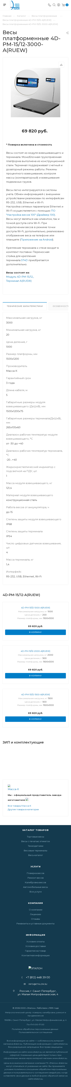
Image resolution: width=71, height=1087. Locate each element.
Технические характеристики (25, 306)
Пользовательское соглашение (35, 1032)
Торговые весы (35, 836)
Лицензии (35, 914)
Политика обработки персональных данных (35, 1029)
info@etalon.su (38, 984)
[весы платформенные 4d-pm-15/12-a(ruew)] (35, 92)
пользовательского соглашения (30, 1072)
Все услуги (36, 891)
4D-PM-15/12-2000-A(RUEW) (35, 651)
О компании (35, 909)
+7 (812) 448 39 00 (37, 977)
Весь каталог (35, 855)
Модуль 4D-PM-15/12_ (20, 276)
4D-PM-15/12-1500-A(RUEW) (35, 694)
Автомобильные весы (35, 887)
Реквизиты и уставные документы (35, 923)
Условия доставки (35, 946)
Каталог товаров (35, 830)
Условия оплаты (35, 941)
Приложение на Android (37, 239)
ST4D (24, 260)
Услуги (36, 866)
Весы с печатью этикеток (35, 841)
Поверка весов (35, 873)
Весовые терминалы (35, 850)
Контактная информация (36, 955)
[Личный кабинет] (58, 5)
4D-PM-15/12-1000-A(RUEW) (35, 607)
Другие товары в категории (23, 809)
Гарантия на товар (35, 950)
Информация (35, 935)
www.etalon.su (34, 1052)
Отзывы (35, 919)
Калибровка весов (35, 882)
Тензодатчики (35, 846)
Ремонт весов (36, 877)
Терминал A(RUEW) (19, 280)
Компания (35, 903)
